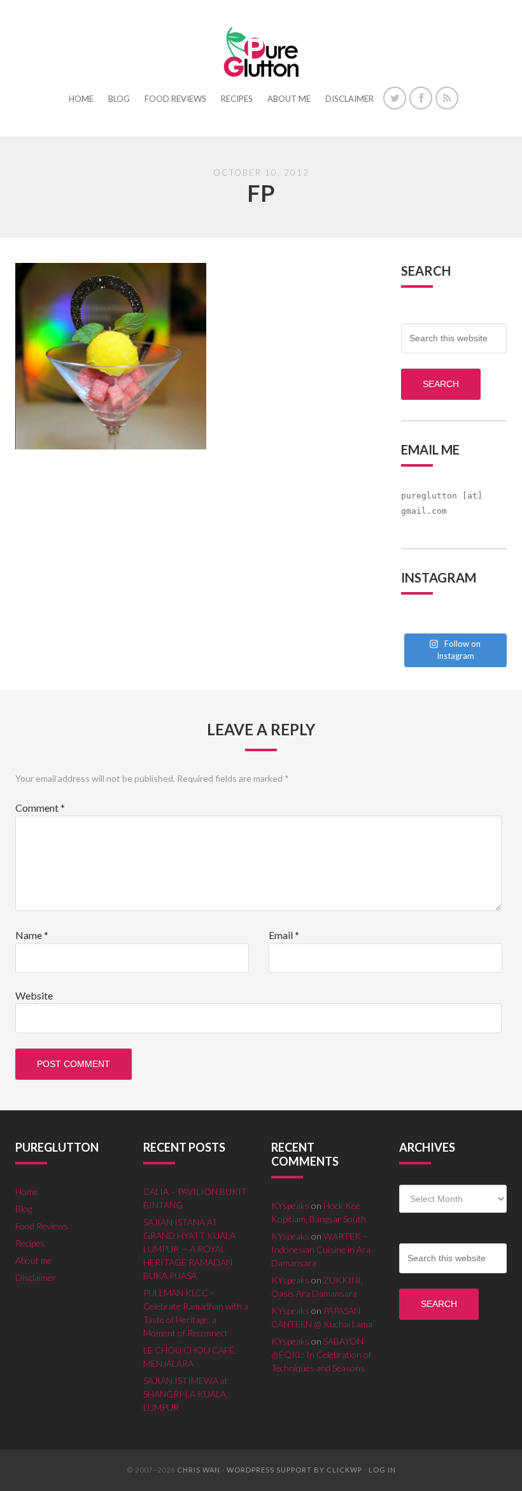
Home (26, 1191)
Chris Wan (198, 1470)
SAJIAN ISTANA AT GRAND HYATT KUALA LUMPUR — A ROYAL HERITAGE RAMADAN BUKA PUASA (189, 1249)
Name (31, 935)
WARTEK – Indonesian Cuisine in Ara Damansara (320, 1249)
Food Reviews (41, 1225)
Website (34, 995)
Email (284, 935)
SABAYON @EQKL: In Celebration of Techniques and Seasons (321, 1354)
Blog (23, 1208)
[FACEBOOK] (420, 98)
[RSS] (446, 98)
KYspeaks (290, 1205)
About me (33, 1260)
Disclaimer (35, 1277)
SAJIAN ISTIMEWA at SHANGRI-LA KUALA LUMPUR (185, 1394)
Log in (382, 1470)
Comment (40, 808)
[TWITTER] (394, 98)
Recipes (30, 1243)
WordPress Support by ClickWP (294, 1470)
